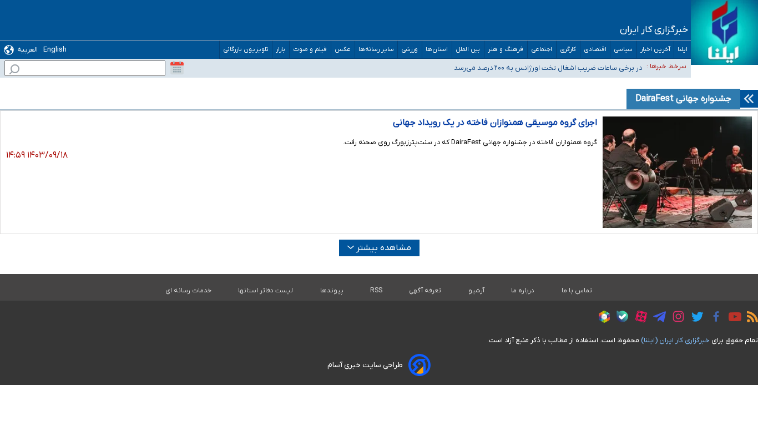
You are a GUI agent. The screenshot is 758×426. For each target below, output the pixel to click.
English (55, 49)
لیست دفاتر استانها (266, 290)
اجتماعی (542, 49)
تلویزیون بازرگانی (246, 49)
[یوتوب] (732, 318)
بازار (281, 49)
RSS (376, 290)
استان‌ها (437, 49)
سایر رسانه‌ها (376, 49)
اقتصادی (595, 49)
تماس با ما (577, 290)
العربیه (27, 49)
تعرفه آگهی (425, 290)
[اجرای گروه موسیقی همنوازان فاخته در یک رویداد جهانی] (677, 172)
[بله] (619, 318)
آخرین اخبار (655, 49)
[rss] (749, 318)
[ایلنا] (724, 32)
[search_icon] (14, 70)
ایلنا (683, 49)
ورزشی (409, 49)
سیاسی (623, 49)
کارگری (568, 49)
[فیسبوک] (713, 318)
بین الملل (468, 49)
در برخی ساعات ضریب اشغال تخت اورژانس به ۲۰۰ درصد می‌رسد (548, 68)
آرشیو (476, 290)
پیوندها (331, 290)
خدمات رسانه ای (188, 290)
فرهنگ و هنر (506, 49)
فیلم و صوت (310, 49)
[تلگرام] (657, 318)
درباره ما (523, 290)
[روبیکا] (601, 318)
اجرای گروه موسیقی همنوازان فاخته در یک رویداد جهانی (495, 122)
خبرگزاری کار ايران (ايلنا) (675, 340)
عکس (343, 49)
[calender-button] (177, 68)
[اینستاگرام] (675, 318)
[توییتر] (694, 318)
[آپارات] (638, 318)
